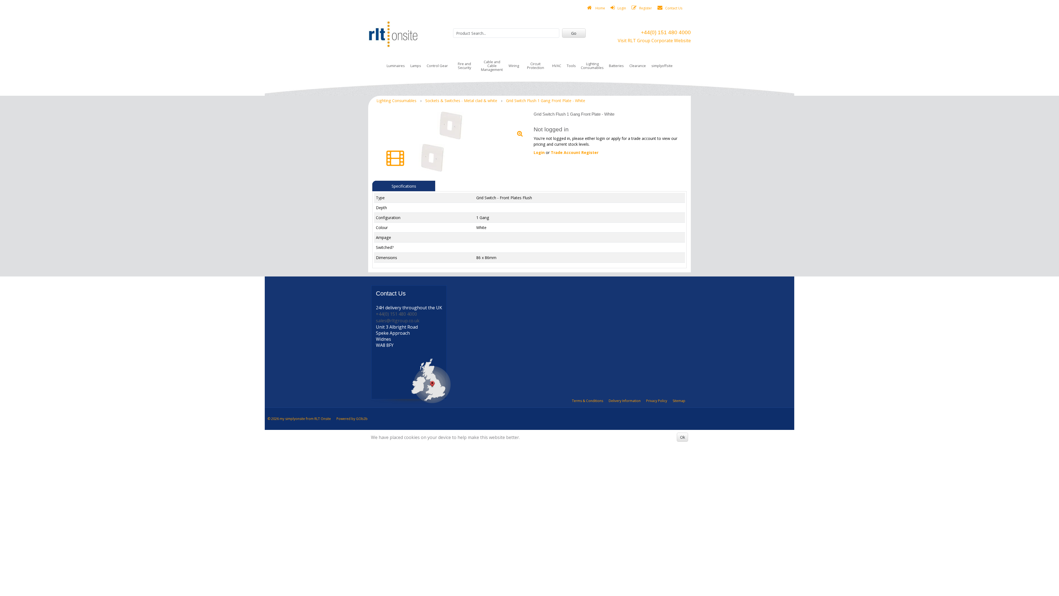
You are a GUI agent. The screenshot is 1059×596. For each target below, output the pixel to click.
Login (621, 8)
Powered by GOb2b (352, 418)
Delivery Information (625, 400)
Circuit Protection (535, 65)
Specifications (404, 186)
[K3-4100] (450, 125)
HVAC (556, 65)
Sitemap (679, 400)
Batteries (616, 65)
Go (573, 33)
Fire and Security (464, 65)
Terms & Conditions (587, 400)
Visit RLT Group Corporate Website (654, 41)
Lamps (415, 65)
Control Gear (437, 65)
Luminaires (396, 65)
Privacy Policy (656, 400)
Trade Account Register (574, 152)
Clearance (637, 65)
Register (645, 8)
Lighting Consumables (592, 65)
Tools (571, 65)
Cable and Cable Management (492, 65)
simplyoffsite (662, 65)
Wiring (514, 65)
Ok (682, 437)
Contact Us (673, 8)
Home (600, 8)
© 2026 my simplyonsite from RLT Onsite (299, 418)
